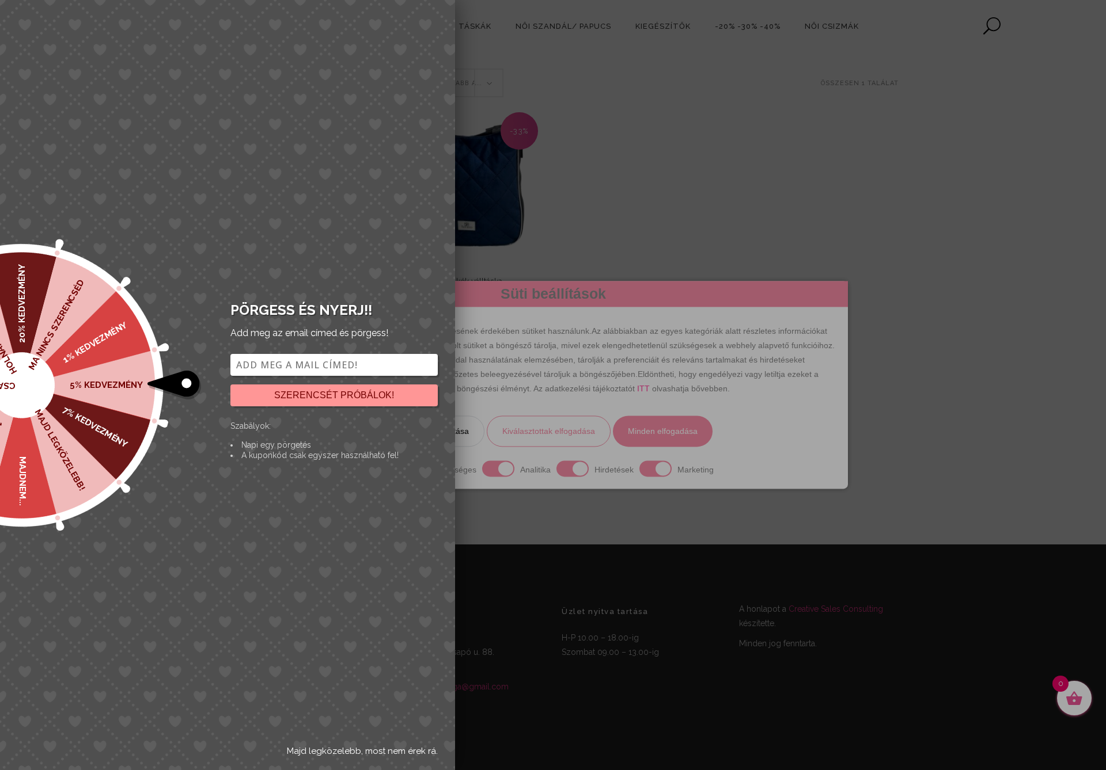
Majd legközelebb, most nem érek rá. (362, 751)
